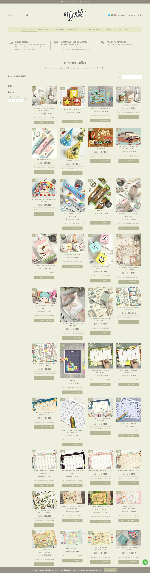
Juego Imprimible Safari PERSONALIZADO (100, 508)
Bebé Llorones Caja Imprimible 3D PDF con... (128, 549)
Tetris (72, 380)
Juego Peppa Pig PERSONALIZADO (44, 551)
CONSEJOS (60, 29)
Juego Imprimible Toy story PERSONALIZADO (44, 512)
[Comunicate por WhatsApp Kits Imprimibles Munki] (145, 562)
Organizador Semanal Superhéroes (128, 371)
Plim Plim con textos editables (72, 215)
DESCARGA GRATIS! (45, 29)
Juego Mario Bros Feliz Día (100, 108)
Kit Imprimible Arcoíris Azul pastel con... (100, 320)
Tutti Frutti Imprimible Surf (128, 471)
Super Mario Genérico (72, 109)
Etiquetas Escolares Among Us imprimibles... (128, 309)
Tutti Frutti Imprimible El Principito (100, 420)
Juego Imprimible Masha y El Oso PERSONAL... (72, 507)
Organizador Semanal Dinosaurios (100, 371)
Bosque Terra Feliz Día (129, 105)
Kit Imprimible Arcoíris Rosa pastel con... (72, 325)
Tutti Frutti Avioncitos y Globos (44, 472)
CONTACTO (111, 29)
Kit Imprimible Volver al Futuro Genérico (128, 147)
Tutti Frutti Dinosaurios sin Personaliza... (72, 431)
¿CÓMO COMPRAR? (96, 29)
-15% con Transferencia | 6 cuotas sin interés (75, 2)
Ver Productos (28, 29)
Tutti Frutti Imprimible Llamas (100, 471)
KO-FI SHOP (123, 29)
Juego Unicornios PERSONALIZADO (72, 547)
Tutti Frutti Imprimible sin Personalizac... (44, 414)
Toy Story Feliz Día (72, 161)
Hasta (18, 96)
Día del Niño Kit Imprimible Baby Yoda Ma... (44, 109)
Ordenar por (117, 77)
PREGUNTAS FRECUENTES (77, 29)
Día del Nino (100, 149)
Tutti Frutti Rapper (128, 423)
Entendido (110, 570)
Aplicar (25, 100)
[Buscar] (27, 15)
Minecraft (100, 210)
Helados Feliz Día (44, 160)
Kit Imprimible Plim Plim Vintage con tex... (44, 201)
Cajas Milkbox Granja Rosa (44, 265)
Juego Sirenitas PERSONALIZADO (129, 507)
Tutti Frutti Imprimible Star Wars (72, 472)
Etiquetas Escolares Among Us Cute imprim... (44, 365)
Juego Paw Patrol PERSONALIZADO (100, 549)
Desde (10, 96)
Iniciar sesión (131, 15)
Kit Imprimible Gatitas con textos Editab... (128, 269)
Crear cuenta (120, 15)
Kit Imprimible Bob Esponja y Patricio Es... (100, 267)
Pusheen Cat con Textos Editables (128, 215)
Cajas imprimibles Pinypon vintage (44, 307)
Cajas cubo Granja (72, 254)
